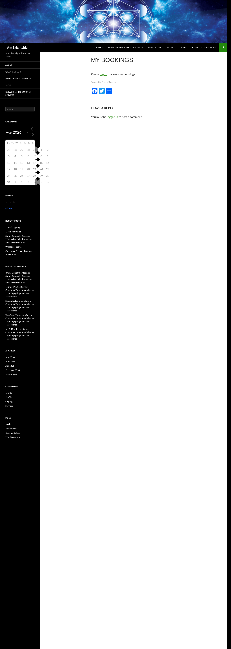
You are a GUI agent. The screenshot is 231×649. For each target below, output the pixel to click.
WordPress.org (12, 437)
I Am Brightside (16, 47)
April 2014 (10, 365)
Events (8, 392)
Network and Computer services (125, 47)
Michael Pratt (11, 286)
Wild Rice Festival (13, 246)
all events (9, 208)
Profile (8, 397)
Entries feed (11, 428)
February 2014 (12, 370)
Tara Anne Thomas (14, 315)
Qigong (8, 401)
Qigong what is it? (14, 72)
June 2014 (10, 361)
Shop (98, 47)
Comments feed (12, 433)
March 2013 (11, 374)
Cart (183, 47)
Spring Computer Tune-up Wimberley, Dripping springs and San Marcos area (18, 239)
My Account (154, 47)
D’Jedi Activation (13, 231)
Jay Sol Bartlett (12, 329)
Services (9, 405)
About (8, 65)
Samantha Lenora (13, 301)
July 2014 (10, 357)
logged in (112, 116)
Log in (8, 424)
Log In (103, 74)
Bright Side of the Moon (203, 47)
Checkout (171, 47)
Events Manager (109, 82)
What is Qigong (12, 227)
